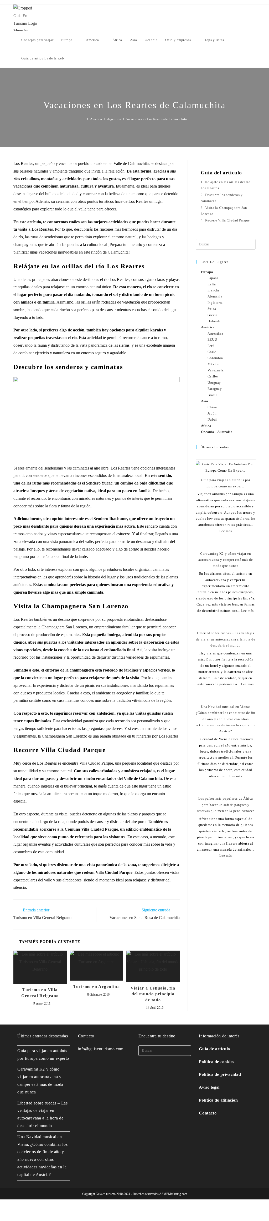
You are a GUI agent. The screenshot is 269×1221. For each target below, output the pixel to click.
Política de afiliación (218, 1100)
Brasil (212, 395)
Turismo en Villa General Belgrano (40, 992)
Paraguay (215, 389)
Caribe (213, 376)
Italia (212, 284)
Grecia (213, 315)
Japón (212, 413)
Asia (204, 401)
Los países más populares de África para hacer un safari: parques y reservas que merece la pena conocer (225, 804)
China (212, 407)
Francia (213, 290)
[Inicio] (83, 119)
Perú (211, 346)
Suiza (212, 309)
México (214, 364)
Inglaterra (215, 303)
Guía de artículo (214, 1049)
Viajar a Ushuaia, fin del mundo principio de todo (153, 994)
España (213, 278)
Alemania (215, 296)
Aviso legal (209, 1087)
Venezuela (216, 370)
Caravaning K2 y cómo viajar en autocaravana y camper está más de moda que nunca (225, 560)
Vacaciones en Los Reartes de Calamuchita (156, 119)
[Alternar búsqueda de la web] (73, 58)
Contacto (207, 1113)
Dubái (212, 419)
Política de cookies (216, 1061)
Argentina (215, 333)
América (208, 327)
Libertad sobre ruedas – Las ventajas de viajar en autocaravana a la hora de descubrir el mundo (225, 639)
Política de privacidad (220, 1074)
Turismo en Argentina (96, 986)
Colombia (215, 358)
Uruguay (214, 383)
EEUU (212, 339)
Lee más (225, 531)
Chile (212, 352)
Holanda (214, 321)
